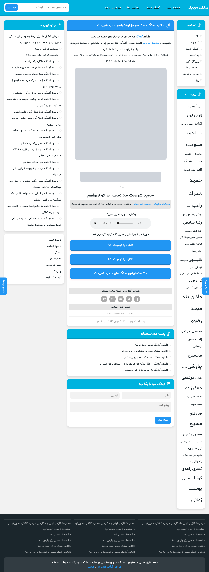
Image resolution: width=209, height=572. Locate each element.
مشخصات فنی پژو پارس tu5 (42, 55)
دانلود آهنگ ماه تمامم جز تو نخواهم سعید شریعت (130, 25)
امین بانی (188, 145)
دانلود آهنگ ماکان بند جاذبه (151, 345)
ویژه (197, 80)
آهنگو (58, 252)
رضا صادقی (192, 222)
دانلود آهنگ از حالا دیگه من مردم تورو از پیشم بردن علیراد (134, 364)
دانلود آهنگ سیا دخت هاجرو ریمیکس (145, 357)
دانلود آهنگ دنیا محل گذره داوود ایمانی (36, 112)
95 (197, 36)
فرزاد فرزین (194, 280)
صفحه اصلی (173, 8)
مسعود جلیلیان (194, 396)
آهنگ (139, 37)
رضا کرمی (196, 231)
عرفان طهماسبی (193, 244)
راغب (197, 205)
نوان (200, 448)
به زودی (194, 55)
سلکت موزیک (151, 43)
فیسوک (137, 299)
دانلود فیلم (55, 240)
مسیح (196, 423)
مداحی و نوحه (113, 8)
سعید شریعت (142, 204)
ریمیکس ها (133, 8)
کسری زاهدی (191, 469)
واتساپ (112, 299)
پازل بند (194, 461)
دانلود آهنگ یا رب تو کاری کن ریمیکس (145, 370)
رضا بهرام (189, 214)
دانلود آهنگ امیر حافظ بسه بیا (41, 162)
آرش (200, 106)
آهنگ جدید (153, 8)
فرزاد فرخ (184, 273)
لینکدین (121, 299)
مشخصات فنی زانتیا (47, 49)
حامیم (188, 154)
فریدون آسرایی (194, 288)
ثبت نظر (163, 420)
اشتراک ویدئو (53, 265)
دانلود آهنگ (54, 246)
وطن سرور (55, 259)
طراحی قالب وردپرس (109, 567)
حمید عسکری (189, 170)
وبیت (91, 567)
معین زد (195, 434)
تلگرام (104, 299)
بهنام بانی (197, 154)
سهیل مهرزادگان (187, 237)
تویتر (129, 299)
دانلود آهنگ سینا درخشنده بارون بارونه (145, 351)
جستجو (11, 7)
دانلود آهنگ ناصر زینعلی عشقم (40, 143)
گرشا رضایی (192, 478)
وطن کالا (56, 271)
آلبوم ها (194, 43)
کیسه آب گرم (53, 277)
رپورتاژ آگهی (192, 61)
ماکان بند (192, 296)
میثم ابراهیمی (187, 441)
